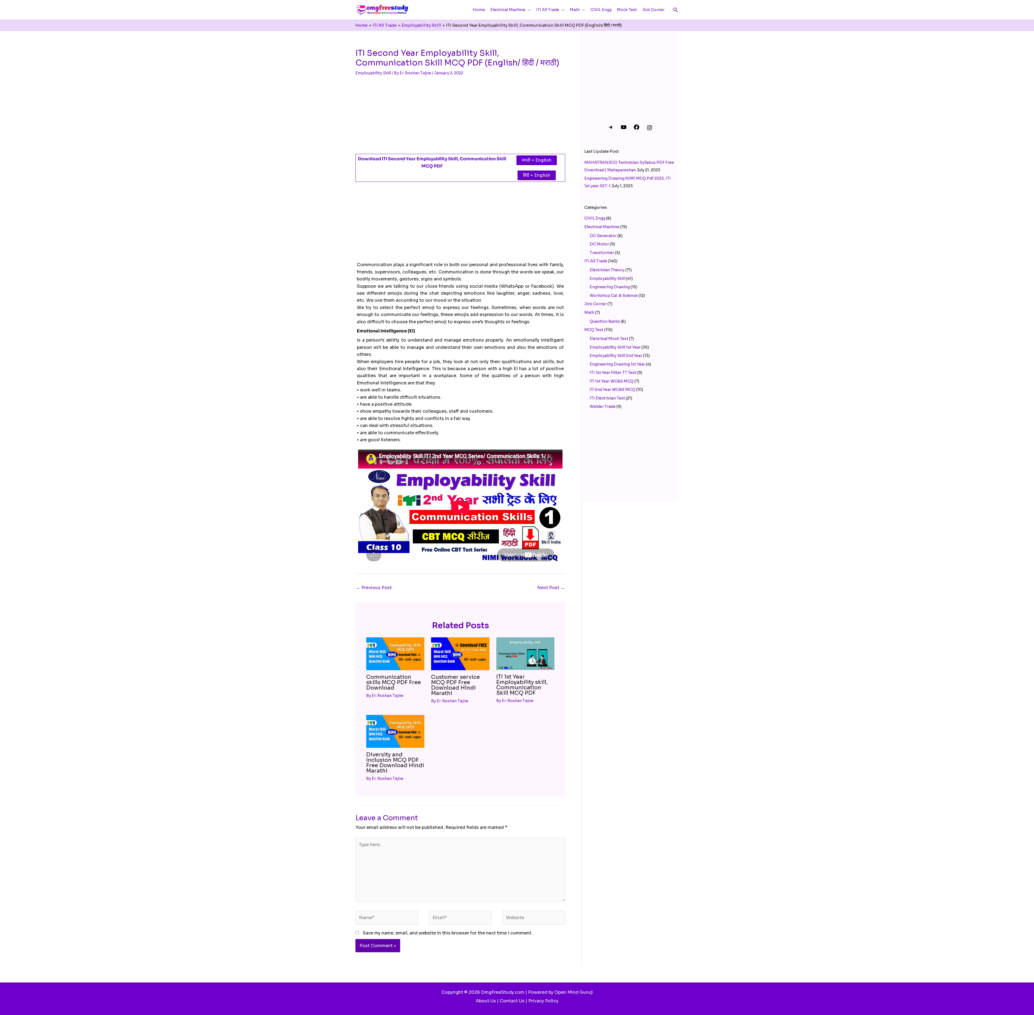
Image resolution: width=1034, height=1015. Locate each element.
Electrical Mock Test (609, 338)
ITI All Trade (595, 261)
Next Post (551, 587)
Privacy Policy (543, 1001)
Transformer (602, 252)
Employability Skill (373, 73)
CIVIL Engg (594, 218)
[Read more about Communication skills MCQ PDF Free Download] (395, 653)
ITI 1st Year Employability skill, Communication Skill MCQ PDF (522, 684)
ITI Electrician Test (607, 398)
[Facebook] (636, 129)
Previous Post (374, 587)
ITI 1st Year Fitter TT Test (613, 372)
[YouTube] (623, 129)
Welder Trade (603, 406)
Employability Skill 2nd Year (616, 355)
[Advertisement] (460, 114)
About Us (486, 1001)
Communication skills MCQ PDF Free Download (393, 682)
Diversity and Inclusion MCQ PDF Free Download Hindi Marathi (395, 762)
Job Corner (595, 303)
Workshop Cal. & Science (614, 295)
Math (589, 312)
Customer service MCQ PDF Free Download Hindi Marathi (455, 685)
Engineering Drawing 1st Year (617, 364)
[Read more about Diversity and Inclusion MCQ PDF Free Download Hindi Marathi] (395, 731)
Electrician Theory (607, 269)
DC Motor (599, 244)
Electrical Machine (601, 226)
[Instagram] (649, 129)
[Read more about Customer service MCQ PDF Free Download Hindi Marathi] (460, 653)
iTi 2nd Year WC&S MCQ (612, 389)
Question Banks (605, 321)
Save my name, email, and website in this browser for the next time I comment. (447, 933)
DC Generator (603, 235)
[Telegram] (610, 129)
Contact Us (512, 1001)
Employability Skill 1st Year (615, 347)
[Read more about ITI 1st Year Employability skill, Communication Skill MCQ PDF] (525, 653)
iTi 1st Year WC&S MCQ (612, 381)
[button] (676, 10)
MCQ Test (593, 329)
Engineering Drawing (610, 286)
